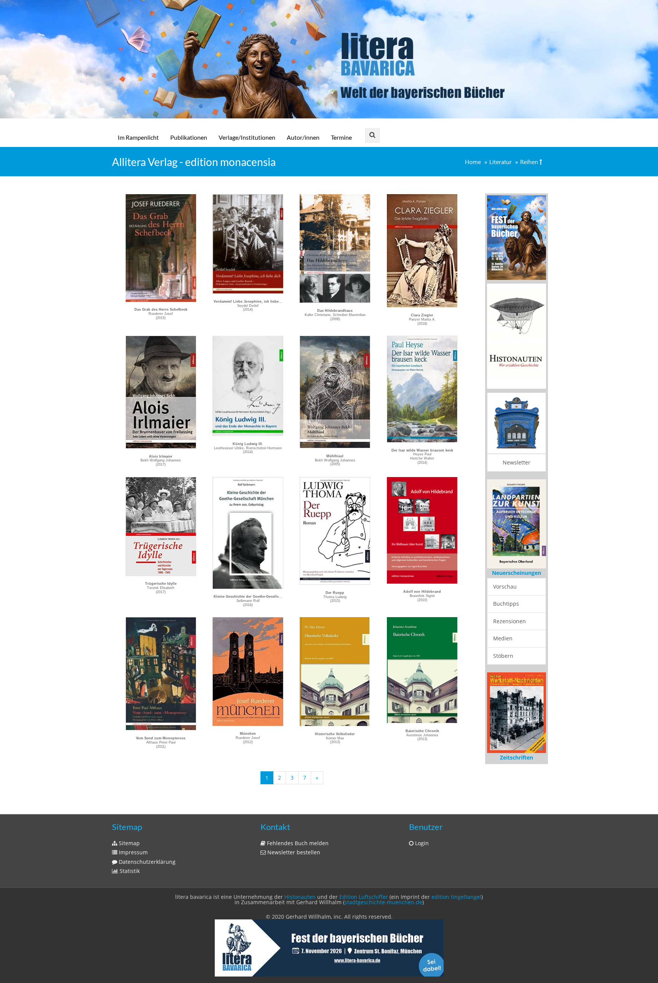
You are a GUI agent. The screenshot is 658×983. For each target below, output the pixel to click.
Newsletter (516, 462)
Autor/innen (303, 137)
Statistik (129, 870)
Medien (503, 638)
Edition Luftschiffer (363, 896)
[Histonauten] (516, 237)
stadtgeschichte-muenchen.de (383, 902)
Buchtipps (506, 603)
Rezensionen (509, 621)
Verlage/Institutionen (247, 137)
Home (473, 162)
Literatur (500, 162)
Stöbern (503, 655)
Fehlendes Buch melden (297, 843)
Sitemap (128, 843)
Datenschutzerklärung (146, 861)
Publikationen (188, 137)
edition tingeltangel (456, 896)
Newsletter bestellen (293, 852)
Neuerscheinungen (516, 572)
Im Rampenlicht (138, 137)
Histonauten (300, 896)
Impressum (132, 852)
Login (421, 843)
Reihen (529, 162)
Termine (341, 137)
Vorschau (505, 586)
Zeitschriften (516, 757)
